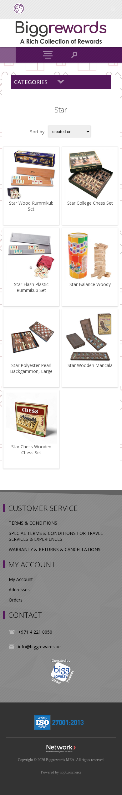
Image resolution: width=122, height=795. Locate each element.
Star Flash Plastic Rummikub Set (31, 287)
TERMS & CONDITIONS (33, 523)
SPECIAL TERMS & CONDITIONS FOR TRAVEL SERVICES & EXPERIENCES (56, 536)
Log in (112, 8)
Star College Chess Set (90, 203)
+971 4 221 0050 (35, 632)
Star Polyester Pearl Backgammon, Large (31, 368)
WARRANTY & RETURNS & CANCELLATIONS (54, 549)
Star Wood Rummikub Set (31, 206)
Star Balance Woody (90, 284)
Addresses (19, 590)
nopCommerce (70, 772)
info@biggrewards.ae (39, 647)
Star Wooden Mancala (90, 365)
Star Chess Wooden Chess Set (31, 449)
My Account (21, 579)
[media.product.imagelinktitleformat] (31, 174)
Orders (16, 600)
